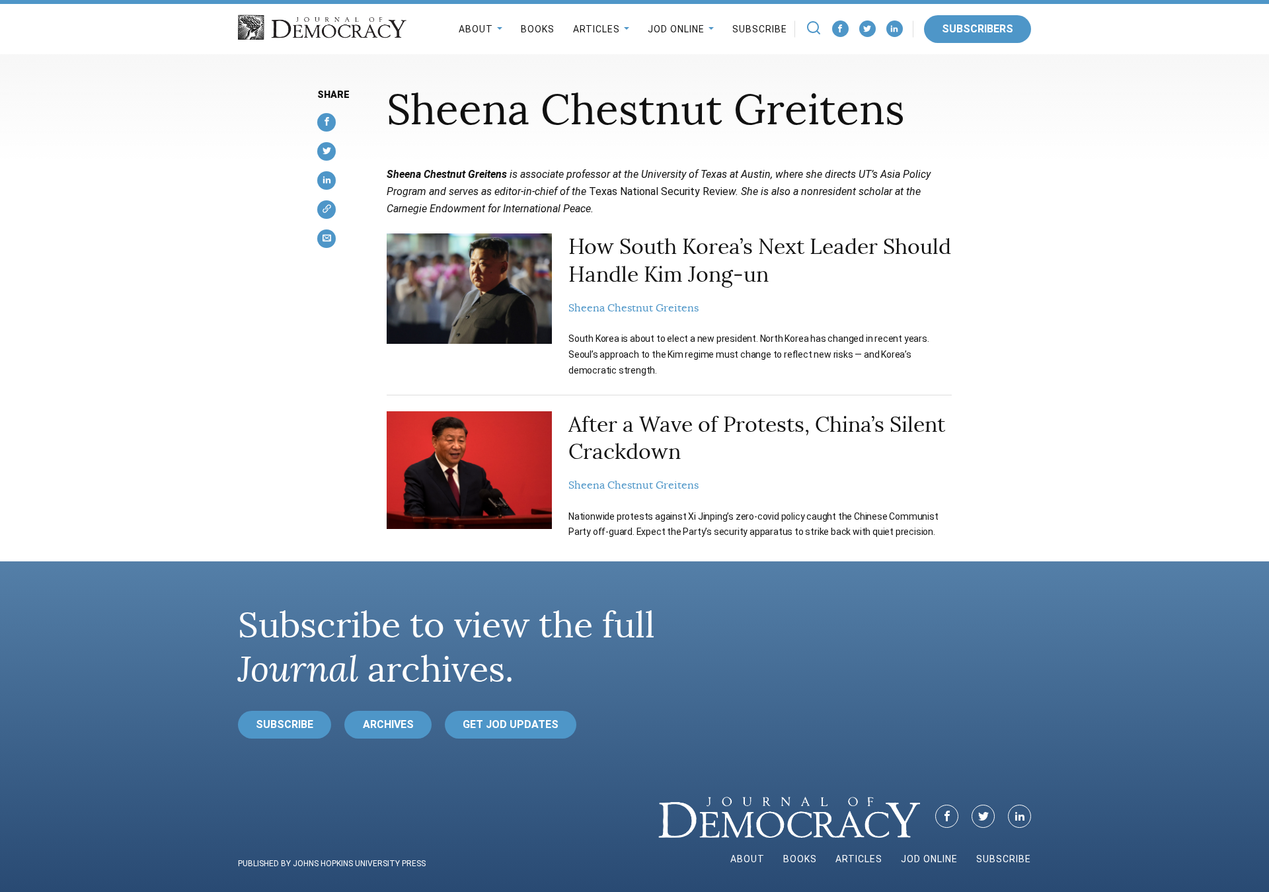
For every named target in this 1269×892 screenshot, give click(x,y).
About (476, 29)
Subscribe (759, 29)
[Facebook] (840, 28)
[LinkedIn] (894, 28)
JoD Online (676, 29)
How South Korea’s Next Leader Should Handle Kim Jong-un (759, 260)
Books (538, 29)
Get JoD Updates (510, 724)
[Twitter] (867, 28)
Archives (388, 724)
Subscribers (977, 28)
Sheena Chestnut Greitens (633, 308)
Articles (596, 29)
